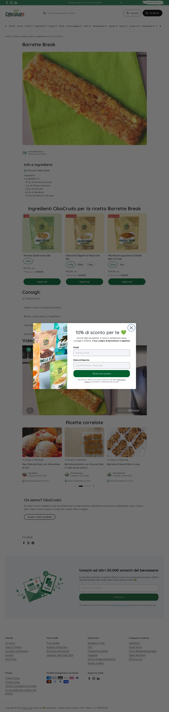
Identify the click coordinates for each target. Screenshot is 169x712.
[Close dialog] (131, 327)
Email (76, 347)
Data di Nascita (81, 360)
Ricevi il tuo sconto (102, 373)
